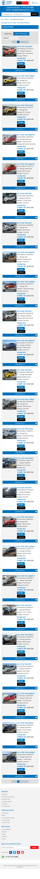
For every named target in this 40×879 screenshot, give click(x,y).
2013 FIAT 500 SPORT (25, 517)
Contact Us (5, 813)
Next (23, 42)
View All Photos (9, 55)
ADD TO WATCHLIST (21, 34)
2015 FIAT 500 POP (24, 194)
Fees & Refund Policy (8, 818)
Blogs (4, 834)
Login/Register (6, 829)
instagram (22, 852)
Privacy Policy (6, 820)
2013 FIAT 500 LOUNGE (26, 547)
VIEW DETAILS (19, 70)
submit (34, 847)
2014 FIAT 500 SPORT (25, 458)
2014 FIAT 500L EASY (25, 429)
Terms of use (6, 822)
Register (25, 3)
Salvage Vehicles (7, 801)
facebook (10, 852)
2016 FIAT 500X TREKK (25, 76)
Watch (22, 66)
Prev (13, 42)
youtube (18, 852)
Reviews (4, 836)
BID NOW (20, 63)
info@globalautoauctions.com (23, 10)
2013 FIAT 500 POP (24, 488)
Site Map (4, 804)
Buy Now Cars (6, 799)
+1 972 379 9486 (26, 8)
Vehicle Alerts (6, 806)
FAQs (3, 815)
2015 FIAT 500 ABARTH (26, 135)
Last (27, 42)
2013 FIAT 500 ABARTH (26, 576)
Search (34, 14)
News (4, 839)
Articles (4, 832)
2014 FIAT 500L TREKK (25, 399)
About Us (4, 794)
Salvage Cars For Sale (8, 797)
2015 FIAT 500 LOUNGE (26, 282)
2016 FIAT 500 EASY (24, 47)
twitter (14, 852)
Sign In (19, 3)
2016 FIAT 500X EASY (25, 105)
